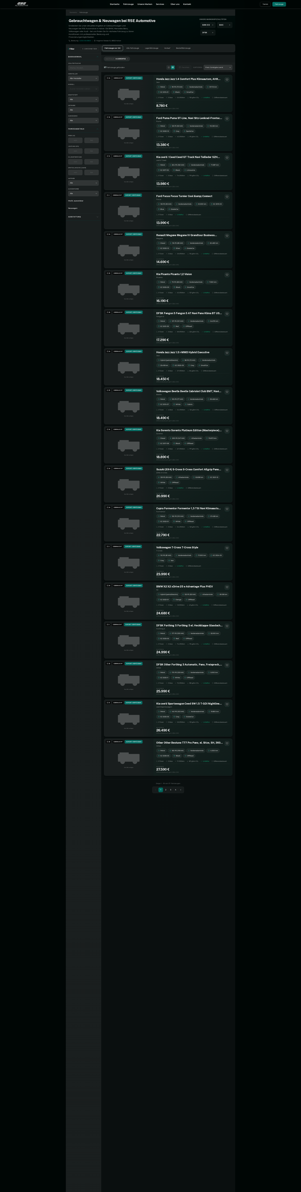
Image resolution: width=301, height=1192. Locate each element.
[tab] (112, 48)
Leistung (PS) (73, 146)
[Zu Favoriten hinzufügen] (227, 79)
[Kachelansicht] (169, 67)
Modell (71, 84)
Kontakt (187, 4)
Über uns (175, 4)
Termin (265, 4)
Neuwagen (72, 208)
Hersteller (73, 74)
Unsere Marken (144, 4)
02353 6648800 (85, 41)
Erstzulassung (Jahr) (77, 168)
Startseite (114, 4)
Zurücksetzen (90, 49)
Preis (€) (71, 135)
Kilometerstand (75, 157)
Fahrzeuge (128, 4)
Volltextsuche (74, 63)
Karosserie (72, 116)
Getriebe (71, 105)
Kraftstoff (73, 95)
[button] (161, 4)
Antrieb (71, 178)
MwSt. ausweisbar (75, 201)
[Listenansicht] (173, 67)
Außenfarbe (73, 189)
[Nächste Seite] (180, 790)
